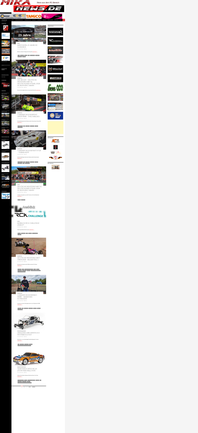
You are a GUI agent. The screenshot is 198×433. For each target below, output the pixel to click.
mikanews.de (4, 20)
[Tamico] (33, 16)
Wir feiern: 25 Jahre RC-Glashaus (27, 46)
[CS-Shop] (55, 50)
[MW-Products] (55, 68)
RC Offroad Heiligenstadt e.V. (35, 270)
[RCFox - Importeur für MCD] (6, 43)
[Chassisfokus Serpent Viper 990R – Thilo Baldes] (5, 97)
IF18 (23, 163)
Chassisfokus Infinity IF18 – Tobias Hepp (29, 151)
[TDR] (6, 51)
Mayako (39, 308)
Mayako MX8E (20, 309)
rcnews (24, 56)
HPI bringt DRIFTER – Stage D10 (5, 182)
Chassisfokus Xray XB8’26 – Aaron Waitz (5, 128)
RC (28, 55)
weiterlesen (35, 51)
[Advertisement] (55, 127)
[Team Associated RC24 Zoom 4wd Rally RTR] (5, 156)
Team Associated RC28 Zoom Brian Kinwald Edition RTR (5, 163)
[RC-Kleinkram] (55, 40)
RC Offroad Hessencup (21, 271)
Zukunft (19, 234)
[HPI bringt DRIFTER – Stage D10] (5, 186)
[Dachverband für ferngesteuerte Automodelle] (55, 157)
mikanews (37, 55)
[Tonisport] (55, 31)
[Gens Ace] (55, 87)
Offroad (22, 55)
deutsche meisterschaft (29, 269)
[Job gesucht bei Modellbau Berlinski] (5, 178)
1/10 (18, 55)
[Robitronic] (55, 59)
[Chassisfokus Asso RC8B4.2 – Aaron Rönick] (5, 123)
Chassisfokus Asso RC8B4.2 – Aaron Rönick (5, 119)
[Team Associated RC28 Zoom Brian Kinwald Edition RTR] (5, 168)
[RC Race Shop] (6, 35)
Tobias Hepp (27, 163)
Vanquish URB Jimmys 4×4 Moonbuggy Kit (28, 334)
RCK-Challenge (35, 233)
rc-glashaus (32, 55)
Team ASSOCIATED (20, 380)
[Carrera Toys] (55, 96)
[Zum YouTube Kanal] (6, 84)
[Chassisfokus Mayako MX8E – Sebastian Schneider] (5, 115)
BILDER (38, 269)
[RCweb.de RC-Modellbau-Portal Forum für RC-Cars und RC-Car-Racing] (55, 141)
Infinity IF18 (20, 163)
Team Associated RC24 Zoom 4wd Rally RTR (27, 370)
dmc (23, 269)
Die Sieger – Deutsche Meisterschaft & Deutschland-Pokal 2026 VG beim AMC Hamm (28, 82)
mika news (19, 56)
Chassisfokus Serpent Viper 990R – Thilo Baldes (28, 115)
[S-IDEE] (52, 16)
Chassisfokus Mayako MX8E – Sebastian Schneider (27, 297)
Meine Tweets (3, 76)
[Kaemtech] (55, 78)
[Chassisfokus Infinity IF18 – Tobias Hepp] (5, 106)
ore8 (34, 269)
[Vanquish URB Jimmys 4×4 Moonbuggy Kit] (5, 145)
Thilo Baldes (20, 127)
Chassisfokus (19, 112)
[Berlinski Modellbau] (13, 16)
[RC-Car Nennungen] (55, 106)
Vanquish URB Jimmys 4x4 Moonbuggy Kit (24, 345)
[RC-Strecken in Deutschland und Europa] (58, 152)
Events (18, 43)
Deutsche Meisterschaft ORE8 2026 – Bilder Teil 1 (28, 259)
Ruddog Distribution (31, 380)
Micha (26, 87)
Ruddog (37, 380)
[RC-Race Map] (55, 115)
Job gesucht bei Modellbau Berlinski (5, 174)
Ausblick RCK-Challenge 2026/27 (28, 224)
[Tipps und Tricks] (6, 195)
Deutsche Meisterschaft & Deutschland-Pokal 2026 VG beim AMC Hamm (29, 188)
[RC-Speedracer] (53, 152)
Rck (26, 233)
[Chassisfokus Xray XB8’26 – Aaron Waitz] (5, 131)
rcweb (26, 55)
